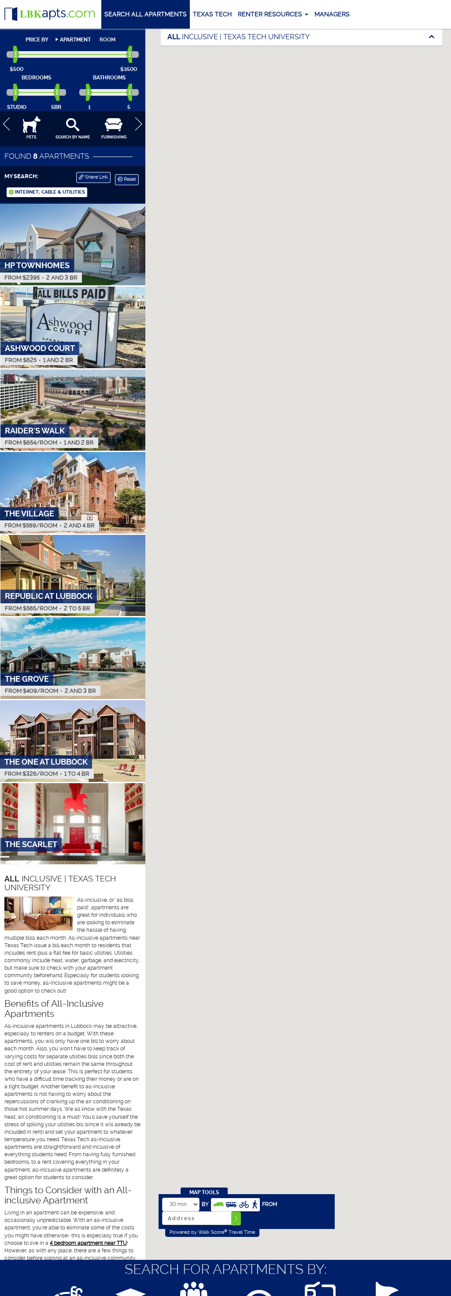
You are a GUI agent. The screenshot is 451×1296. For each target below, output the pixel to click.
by (205, 1204)
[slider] (16, 54)
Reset (129, 179)
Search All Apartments (145, 14)
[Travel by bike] (244, 1203)
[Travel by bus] (231, 1203)
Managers (332, 14)
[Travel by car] (218, 1203)
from (269, 1204)
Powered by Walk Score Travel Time (212, 1232)
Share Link (96, 177)
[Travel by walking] (254, 1203)
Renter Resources (271, 14)
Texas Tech (212, 14)
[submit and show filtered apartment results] (236, 1218)
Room (107, 40)
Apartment (75, 40)
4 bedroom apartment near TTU (88, 1243)
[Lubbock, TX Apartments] (50, 14)
